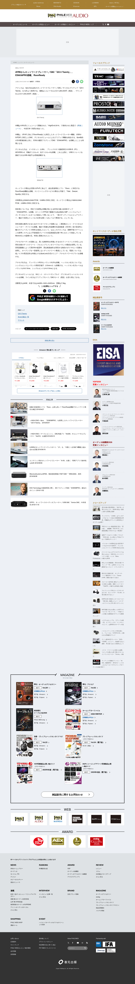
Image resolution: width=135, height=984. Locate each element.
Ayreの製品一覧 (23, 317)
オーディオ (14, 871)
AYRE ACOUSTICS (69, 329)
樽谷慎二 (105, 455)
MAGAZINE (67, 675)
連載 (12, 890)
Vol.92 (93, 687)
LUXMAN (95, 3)
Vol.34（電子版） (97, 742)
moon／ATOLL (114, 3)
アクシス (21, 320)
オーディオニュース (29, 62)
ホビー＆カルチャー (17, 879)
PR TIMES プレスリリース (47, 948)
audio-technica (38, 3)
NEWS (13, 865)
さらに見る (99, 877)
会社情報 (13, 951)
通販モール (14, 925)
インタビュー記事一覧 (46, 894)
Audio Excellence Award (107, 269)
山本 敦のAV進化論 (16, 902)
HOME (15, 62)
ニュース (20, 62)
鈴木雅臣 (105, 478)
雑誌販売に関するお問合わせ (67, 794)
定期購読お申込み (39, 691)
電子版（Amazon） (40, 694)
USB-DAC (55, 329)
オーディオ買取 (114, 6)
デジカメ (13, 877)
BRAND (71, 890)
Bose (38, 6)
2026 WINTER (96, 714)
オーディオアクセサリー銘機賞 (77, 874)
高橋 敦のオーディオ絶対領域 (20, 899)
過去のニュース (15, 882)
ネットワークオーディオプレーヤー (37, 329)
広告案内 (13, 942)
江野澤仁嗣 (106, 394)
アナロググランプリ (74, 877)
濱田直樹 (105, 433)
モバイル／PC (15, 874)
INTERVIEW (44, 890)
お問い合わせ (15, 938)
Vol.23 (45, 742)
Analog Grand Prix (106, 288)
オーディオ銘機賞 (73, 871)
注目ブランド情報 (73, 894)
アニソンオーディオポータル (19, 907)
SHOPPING (16, 919)
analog (98, 897)
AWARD (71, 865)
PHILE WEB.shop (39, 720)
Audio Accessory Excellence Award (110, 279)
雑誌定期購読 (100, 908)
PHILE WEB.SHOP (16, 922)
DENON (76, 3)
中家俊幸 (105, 421)
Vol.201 (45, 687)
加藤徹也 (105, 491)
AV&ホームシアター (17, 868)
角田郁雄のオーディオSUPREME (21, 904)
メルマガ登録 (100, 911)
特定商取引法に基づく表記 (47, 945)
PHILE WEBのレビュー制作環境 (20, 948)
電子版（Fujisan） (39, 697)
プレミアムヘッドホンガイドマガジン (107, 905)
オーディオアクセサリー (103, 894)
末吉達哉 (105, 466)
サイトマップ (15, 945)
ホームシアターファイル (103, 900)
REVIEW (99, 865)
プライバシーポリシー (46, 942)
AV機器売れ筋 (43, 868)
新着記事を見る (49, 340)
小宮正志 (105, 405)
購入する (103, 308)
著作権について (44, 938)
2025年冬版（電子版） (51, 769)
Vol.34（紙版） (87, 746)
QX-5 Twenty (22, 313)
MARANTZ (57, 3)
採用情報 (13, 954)
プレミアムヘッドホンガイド (105, 902)
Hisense (76, 6)
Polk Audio (57, 6)
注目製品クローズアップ (103, 874)
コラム (98, 871)
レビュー (98, 868)
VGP (69, 868)
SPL (95, 6)
